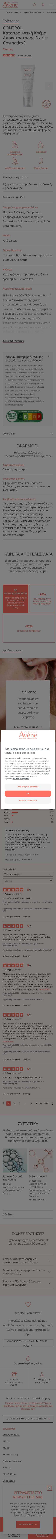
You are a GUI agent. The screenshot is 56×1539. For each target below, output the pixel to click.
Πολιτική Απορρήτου (21, 778)
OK (28, 793)
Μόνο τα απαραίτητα (28, 800)
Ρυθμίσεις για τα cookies (28, 787)
